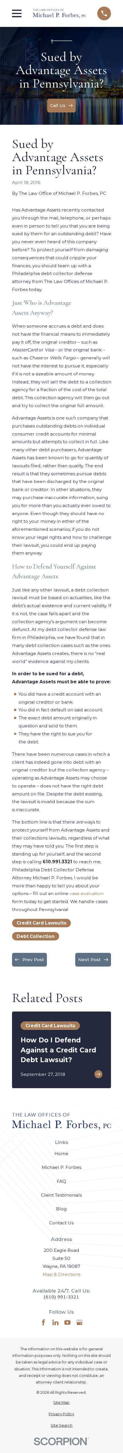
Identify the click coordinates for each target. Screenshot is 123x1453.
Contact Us (61, 1223)
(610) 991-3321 (61, 1296)
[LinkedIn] (55, 1322)
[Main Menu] (17, 13)
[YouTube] (67, 1322)
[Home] (59, 13)
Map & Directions (61, 1274)
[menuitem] (61, 1402)
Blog (61, 1209)
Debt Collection (36, 936)
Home (61, 1153)
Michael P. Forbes (61, 1167)
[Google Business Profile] (79, 1322)
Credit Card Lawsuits (41, 923)
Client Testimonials (61, 1195)
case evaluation (87, 893)
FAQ (61, 1181)
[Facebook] (43, 1322)
